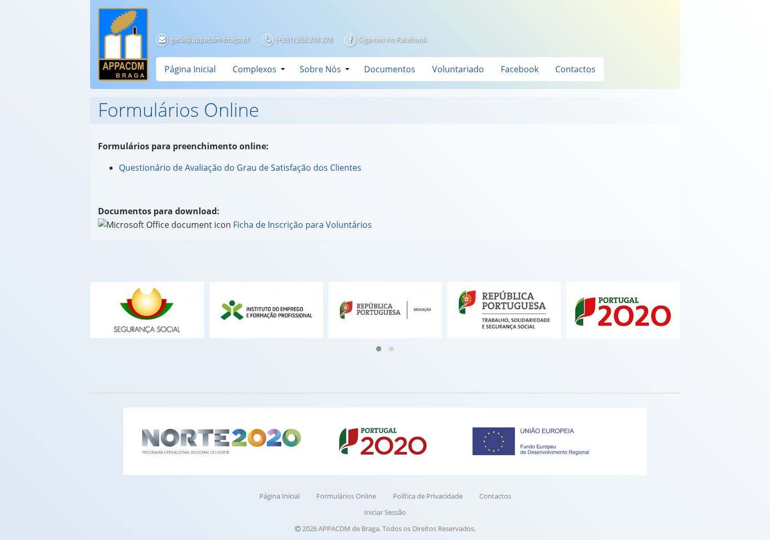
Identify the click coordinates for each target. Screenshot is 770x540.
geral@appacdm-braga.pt (209, 39)
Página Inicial (190, 69)
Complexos (255, 69)
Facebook (519, 69)
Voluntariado (458, 69)
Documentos (389, 69)
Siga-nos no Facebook (392, 39)
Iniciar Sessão (385, 512)
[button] (378, 349)
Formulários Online (346, 496)
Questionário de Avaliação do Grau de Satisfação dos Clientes (240, 167)
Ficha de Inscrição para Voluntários (302, 224)
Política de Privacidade (428, 496)
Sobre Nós (320, 69)
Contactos (575, 69)
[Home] (123, 44)
